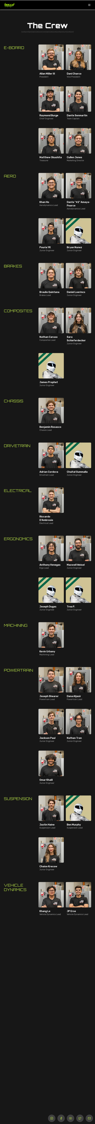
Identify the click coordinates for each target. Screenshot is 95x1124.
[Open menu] (89, 4)
